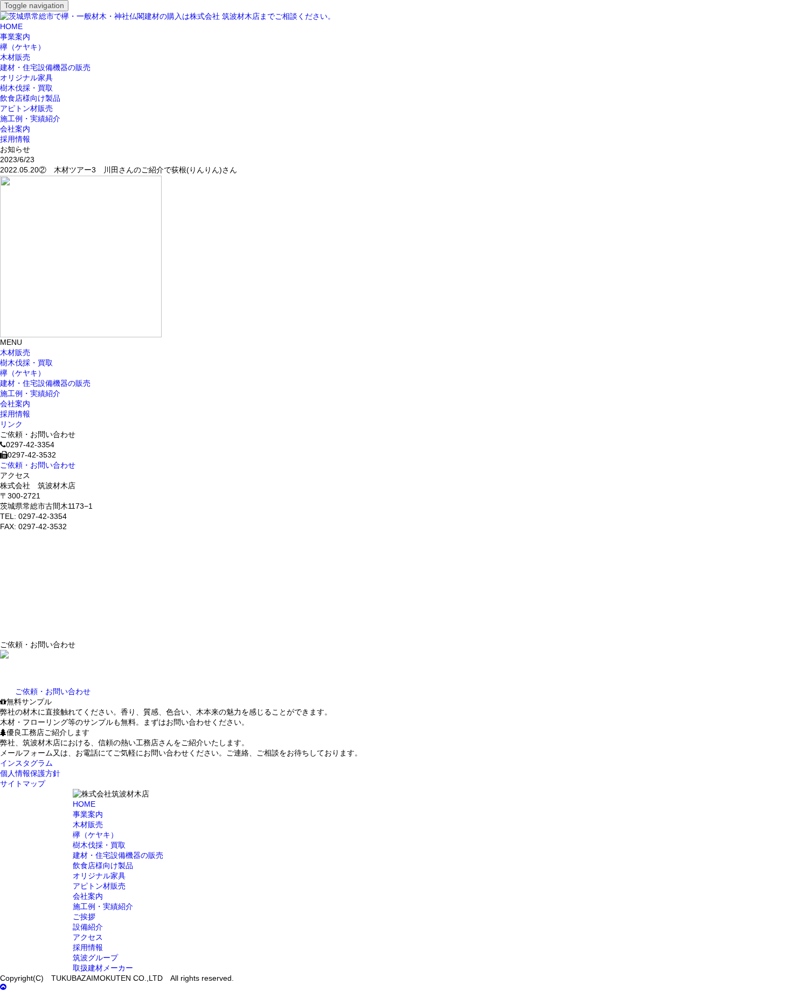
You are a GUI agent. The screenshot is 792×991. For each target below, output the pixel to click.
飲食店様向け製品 (30, 98)
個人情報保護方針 (30, 774)
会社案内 (15, 129)
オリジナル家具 (26, 78)
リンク (11, 424)
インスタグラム (26, 763)
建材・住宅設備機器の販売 (45, 68)
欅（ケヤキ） (22, 47)
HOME (11, 27)
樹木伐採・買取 (26, 88)
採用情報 (15, 139)
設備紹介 (88, 927)
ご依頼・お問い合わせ (37, 465)
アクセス (88, 937)
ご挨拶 (84, 917)
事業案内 (15, 37)
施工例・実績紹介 (30, 119)
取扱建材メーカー (103, 968)
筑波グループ (95, 958)
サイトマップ (22, 784)
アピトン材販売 (26, 109)
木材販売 (15, 57)
